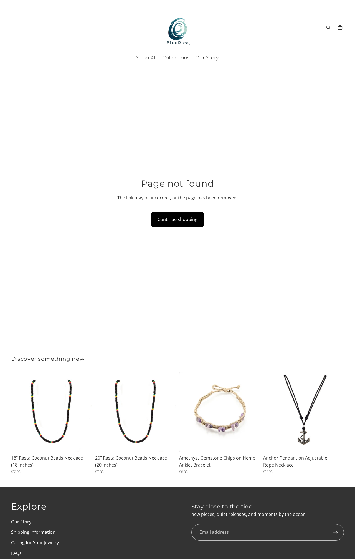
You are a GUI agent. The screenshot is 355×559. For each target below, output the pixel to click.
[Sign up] (335, 532)
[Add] (83, 444)
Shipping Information (33, 532)
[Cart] (340, 27)
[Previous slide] (19, 412)
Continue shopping (177, 219)
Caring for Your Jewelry (35, 543)
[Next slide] (83, 412)
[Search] (328, 27)
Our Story (21, 522)
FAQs (16, 553)
